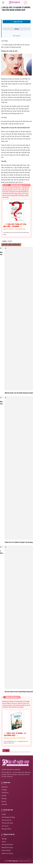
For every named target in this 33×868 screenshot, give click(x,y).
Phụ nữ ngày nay (13, 860)
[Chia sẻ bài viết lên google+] (30, 14)
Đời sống (4, 798)
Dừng (16, 29)
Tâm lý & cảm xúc (6, 820)
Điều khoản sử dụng (7, 847)
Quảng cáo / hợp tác (7, 853)
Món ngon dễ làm (6, 828)
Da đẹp (4, 814)
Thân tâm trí (5, 792)
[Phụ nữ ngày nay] (14, 2)
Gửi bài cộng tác (6, 850)
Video (7, 750)
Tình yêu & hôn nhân (7, 823)
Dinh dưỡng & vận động (8, 817)
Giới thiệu (4, 838)
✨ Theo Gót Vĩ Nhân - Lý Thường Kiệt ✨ (15, 734)
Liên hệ (4, 841)
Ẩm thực (4, 801)
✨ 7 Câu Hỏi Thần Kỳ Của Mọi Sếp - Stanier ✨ (14, 225)
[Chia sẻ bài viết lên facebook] (23, 14)
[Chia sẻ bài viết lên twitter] (26, 14)
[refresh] (30, 2)
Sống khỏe (5, 787)
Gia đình (4, 795)
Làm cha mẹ (5, 826)
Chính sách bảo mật (7, 844)
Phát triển (4, 804)
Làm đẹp (10, 241)
